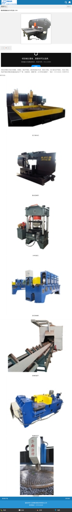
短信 (22, 510)
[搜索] (66, 2)
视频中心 (4, 6)
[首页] (69, 2)
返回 (68, 6)
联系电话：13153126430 (36, 505)
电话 (4, 510)
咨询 (40, 510)
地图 (58, 510)
